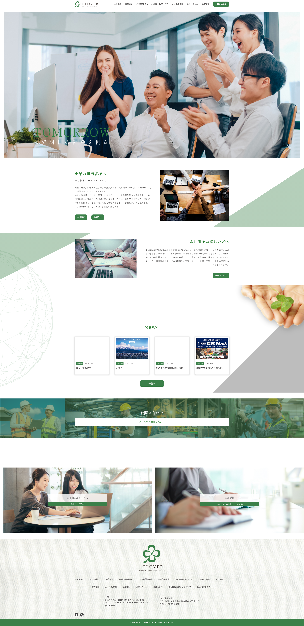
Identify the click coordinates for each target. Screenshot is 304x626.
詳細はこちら (221, 276)
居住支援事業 (163, 579)
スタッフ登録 (192, 4)
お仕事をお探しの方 (183, 579)
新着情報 (205, 4)
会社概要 (118, 4)
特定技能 (109, 579)
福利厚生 (219, 579)
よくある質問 (177, 4)
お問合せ (98, 217)
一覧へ (152, 383)
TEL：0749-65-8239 (115, 603)
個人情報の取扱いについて (179, 587)
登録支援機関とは (127, 579)
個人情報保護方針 (204, 587)
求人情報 (95, 587)
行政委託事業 (146, 579)
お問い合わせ (221, 4)
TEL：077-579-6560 (170, 604)
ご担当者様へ (142, 4)
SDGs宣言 (157, 587)
